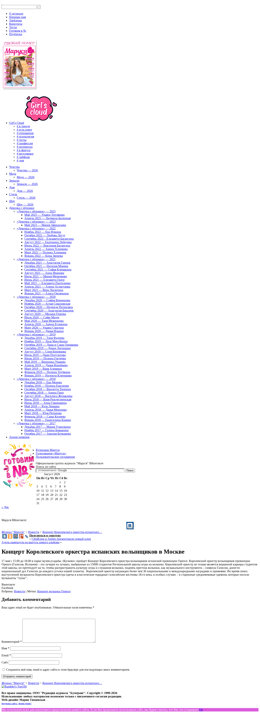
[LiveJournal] (27, 536)
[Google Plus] (21, 536)
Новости (19, 591)
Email (6, 655)
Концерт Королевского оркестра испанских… (72, 532)
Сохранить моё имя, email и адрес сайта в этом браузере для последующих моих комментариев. (68, 669)
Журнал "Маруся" (13, 532)
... (3, 513)
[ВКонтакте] (4, 536)
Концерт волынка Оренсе (54, 591)
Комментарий (12, 641)
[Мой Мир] (15, 536)
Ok (201, 709)
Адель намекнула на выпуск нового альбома (30, 542)
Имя (5, 648)
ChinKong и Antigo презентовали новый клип (61, 538)
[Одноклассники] (10, 536)
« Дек (5, 507)
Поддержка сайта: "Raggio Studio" (17, 704)
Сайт (5, 662)
